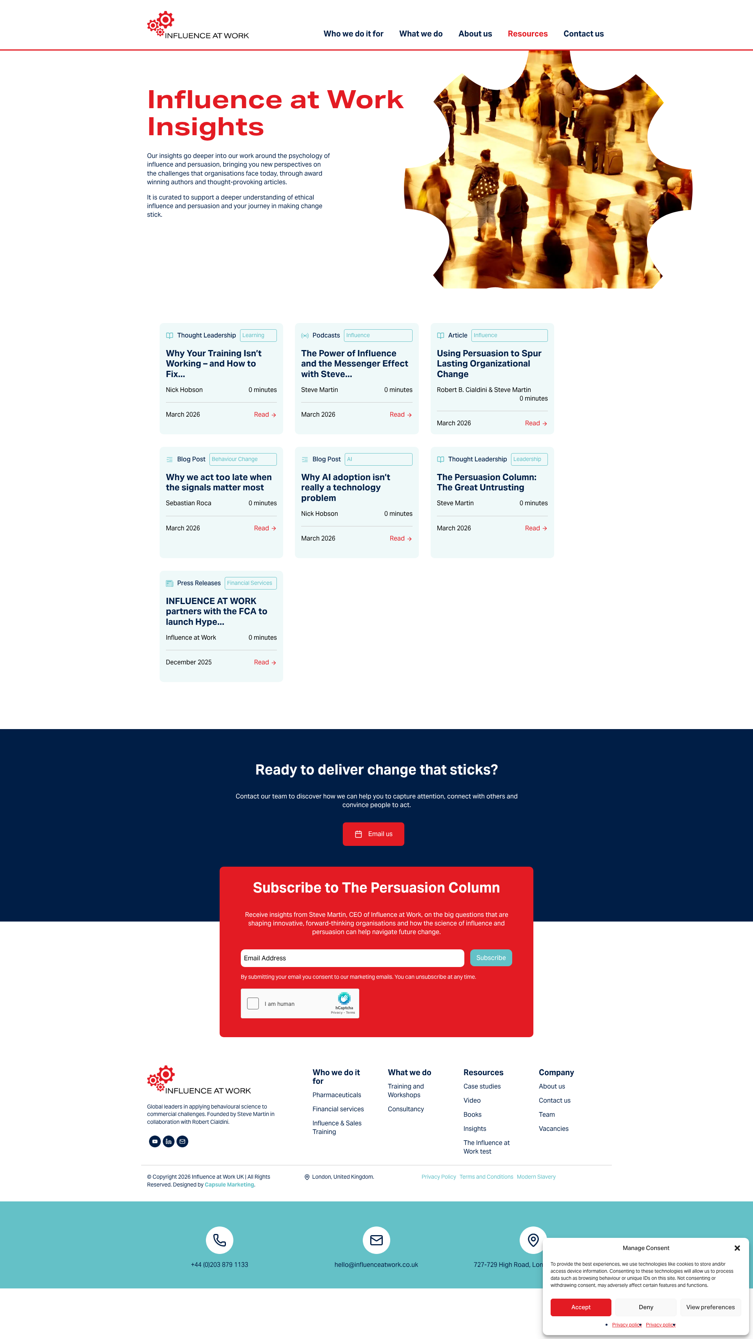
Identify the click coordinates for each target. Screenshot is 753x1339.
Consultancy (406, 1109)
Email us (380, 834)
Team (547, 1114)
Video (472, 1100)
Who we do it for (354, 34)
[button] (737, 1248)
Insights (475, 1129)
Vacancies (554, 1129)
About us (475, 34)
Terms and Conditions (486, 1176)
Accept (581, 1307)
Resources (528, 34)
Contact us (584, 34)
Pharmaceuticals (337, 1095)
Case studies (482, 1086)
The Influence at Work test (487, 1147)
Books (473, 1114)
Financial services (338, 1109)
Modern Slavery (536, 1176)
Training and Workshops (406, 1090)
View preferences (710, 1307)
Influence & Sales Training (337, 1127)
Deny (646, 1307)
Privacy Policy (439, 1176)
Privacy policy (627, 1325)
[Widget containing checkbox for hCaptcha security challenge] (300, 1003)
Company (556, 1072)
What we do (421, 34)
